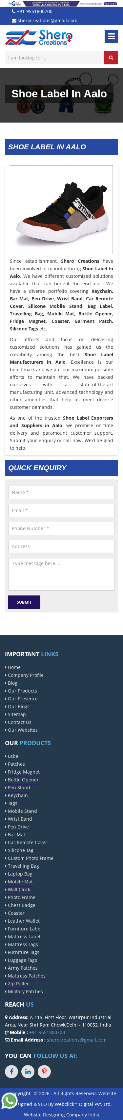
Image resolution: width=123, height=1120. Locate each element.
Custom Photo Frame (30, 858)
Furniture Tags (23, 952)
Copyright (20, 1093)
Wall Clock (18, 889)
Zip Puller (18, 983)
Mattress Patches (26, 976)
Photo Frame (21, 897)
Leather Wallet (23, 921)
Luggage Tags (22, 960)
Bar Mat (16, 834)
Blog (12, 683)
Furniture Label (24, 929)
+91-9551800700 (33, 11)
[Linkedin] (27, 1071)
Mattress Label (23, 936)
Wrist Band (19, 819)
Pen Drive (18, 827)
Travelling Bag (23, 866)
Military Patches (25, 991)
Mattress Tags (22, 944)
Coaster (16, 913)
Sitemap (16, 714)
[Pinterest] (44, 1071)
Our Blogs (18, 706)
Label (13, 756)
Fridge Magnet (23, 772)
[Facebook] (11, 1071)
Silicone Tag (20, 850)
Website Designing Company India (61, 1115)
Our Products (22, 691)
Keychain (17, 795)
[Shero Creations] (38, 37)
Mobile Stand (22, 811)
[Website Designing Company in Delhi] (61, 3)
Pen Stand (18, 787)
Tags (12, 803)
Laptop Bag (19, 874)
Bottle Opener (23, 780)
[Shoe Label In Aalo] (61, 216)
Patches (16, 764)
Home (14, 667)
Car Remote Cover (27, 842)
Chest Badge (21, 905)
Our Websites (22, 730)
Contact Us (19, 722)
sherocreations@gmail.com (46, 20)
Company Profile (25, 675)
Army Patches (22, 968)
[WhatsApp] (9, 1100)
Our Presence (22, 698)
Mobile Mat (20, 881)
